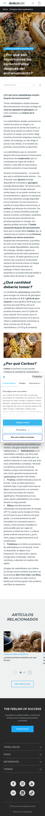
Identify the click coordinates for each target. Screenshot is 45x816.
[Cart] (39, 3)
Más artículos (22, 684)
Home (5, 9)
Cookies (32, 806)
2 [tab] (24, 672)
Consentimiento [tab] (9, 383)
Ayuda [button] (7, 754)
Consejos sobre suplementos (21, 9)
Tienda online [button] (12, 747)
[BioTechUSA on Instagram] (22, 783)
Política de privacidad (19, 806)
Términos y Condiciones (22, 812)
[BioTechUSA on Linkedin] (22, 793)
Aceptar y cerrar (22, 422)
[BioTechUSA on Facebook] (13, 783)
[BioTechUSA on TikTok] (31, 793)
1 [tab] (21, 672)
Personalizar (21, 430)
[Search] (33, 3)
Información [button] (11, 761)
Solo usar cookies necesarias (22, 437)
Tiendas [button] (8, 769)
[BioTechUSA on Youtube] (31, 783)
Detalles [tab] (22, 383)
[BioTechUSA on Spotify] (13, 793)
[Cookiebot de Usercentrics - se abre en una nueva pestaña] (32, 376)
